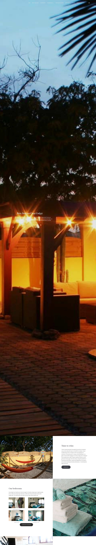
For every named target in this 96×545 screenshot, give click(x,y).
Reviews (73, 2)
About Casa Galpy (35, 2)
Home (29, 2)
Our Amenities (43, 2)
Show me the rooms (26, 524)
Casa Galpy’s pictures (60, 2)
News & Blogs (67, 2)
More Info (66, 467)
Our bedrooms (50, 2)
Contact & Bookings (80, 2)
